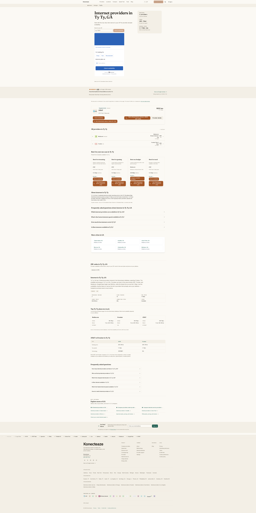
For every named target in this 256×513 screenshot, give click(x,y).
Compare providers (125, 446)
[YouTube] (96, 460)
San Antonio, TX (93, 478)
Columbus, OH (159, 478)
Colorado (155, 472)
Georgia (96, 5)
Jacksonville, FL (151, 478)
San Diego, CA (122, 478)
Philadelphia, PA (143, 478)
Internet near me (125, 456)
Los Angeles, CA (114, 478)
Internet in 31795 (95, 270)
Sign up (155, 426)
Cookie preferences (163, 454)
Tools (127, 1)
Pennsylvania (106, 472)
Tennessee (148, 472)
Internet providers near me (89, 484)
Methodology (140, 448)
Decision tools (124, 450)
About (138, 446)
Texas (90, 472)
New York (99, 472)
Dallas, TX (101, 478)
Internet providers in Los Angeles (158, 484)
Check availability (98, 117)
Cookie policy (162, 456)
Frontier (144, 341)
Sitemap (138, 454)
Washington (142, 472)
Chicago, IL (129, 478)
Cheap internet (124, 458)
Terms (160, 450)
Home (90, 5)
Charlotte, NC (167, 478)
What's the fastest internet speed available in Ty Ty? (107, 217)
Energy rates (124, 460)
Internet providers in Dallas (89, 487)
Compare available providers (135, 178)
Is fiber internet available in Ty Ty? (102, 227)
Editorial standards (141, 450)
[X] (87, 460)
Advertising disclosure (164, 448)
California (85, 472)
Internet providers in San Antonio (142, 484)
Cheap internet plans (101, 484)
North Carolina (125, 472)
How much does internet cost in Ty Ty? (103, 222)
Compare (115, 1)
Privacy (161, 446)
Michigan (132, 472)
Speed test (123, 448)
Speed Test (121, 1)
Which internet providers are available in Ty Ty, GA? (107, 212)
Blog (132, 1)
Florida (94, 472)
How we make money (145, 101)
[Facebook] (84, 460)
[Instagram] (90, 460)
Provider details (157, 118)
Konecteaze (86, 1)
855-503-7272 (86, 457)
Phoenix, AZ (135, 478)
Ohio (115, 472)
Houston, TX (86, 478)
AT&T (119, 341)
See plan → (95, 176)
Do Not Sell (161, 452)
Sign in (171, 1)
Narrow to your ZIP (98, 27)
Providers (102, 1)
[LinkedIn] (93, 460)
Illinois (111, 472)
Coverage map (124, 452)
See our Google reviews (159, 91)
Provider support (140, 452)
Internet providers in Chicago (113, 484)
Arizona (136, 472)
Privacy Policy (113, 429)
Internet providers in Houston (127, 484)
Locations (108, 1)
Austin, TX (107, 478)
